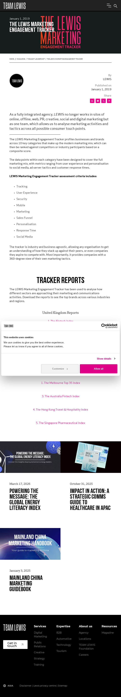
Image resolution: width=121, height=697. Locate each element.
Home (11, 59)
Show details (104, 358)
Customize (58, 368)
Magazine (21, 59)
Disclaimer (26, 685)
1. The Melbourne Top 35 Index (60, 383)
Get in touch (12, 644)
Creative (39, 652)
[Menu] (108, 5)
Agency (84, 632)
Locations (85, 638)
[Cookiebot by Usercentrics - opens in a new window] (103, 326)
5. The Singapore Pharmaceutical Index (60, 423)
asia (10, 685)
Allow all (98, 368)
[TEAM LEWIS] (14, 6)
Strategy (39, 658)
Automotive (64, 638)
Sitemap (62, 685)
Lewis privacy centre (44, 685)
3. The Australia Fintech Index (60, 396)
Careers (84, 654)
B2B (59, 632)
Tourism (61, 651)
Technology (63, 644)
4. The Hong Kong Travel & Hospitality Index (60, 409)
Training (39, 664)
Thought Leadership (36, 59)
